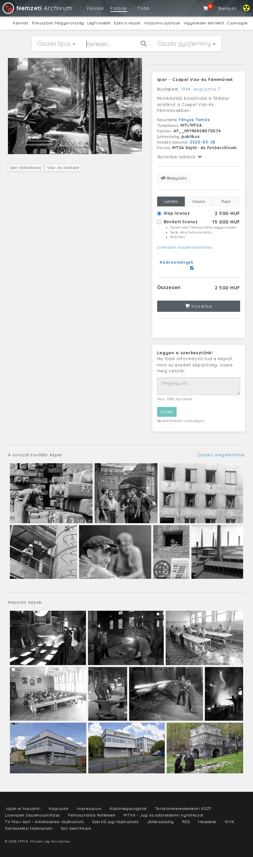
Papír (226, 201)
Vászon (198, 201)
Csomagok (237, 22)
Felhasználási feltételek (92, 815)
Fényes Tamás (194, 119)
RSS (186, 821)
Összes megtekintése (221, 454)
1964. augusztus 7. (201, 89)
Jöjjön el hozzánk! (23, 808)
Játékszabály (160, 821)
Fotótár (118, 8)
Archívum (44, 8)
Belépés (227, 8)
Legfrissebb (99, 22)
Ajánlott (21, 22)
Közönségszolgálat (128, 808)
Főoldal (95, 8)
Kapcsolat (59, 808)
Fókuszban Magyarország (58, 22)
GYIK (230, 821)
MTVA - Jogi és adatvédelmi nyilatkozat (164, 815)
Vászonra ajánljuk (162, 22)
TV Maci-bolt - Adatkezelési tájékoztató (44, 821)
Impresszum (89, 808)
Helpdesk (207, 821)
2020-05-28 (202, 142)
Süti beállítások (76, 828)
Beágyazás (176, 177)
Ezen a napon (127, 22)
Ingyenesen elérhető (204, 22)
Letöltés (171, 201)
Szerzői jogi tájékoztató (115, 821)
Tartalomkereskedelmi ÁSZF (183, 808)
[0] (206, 8)
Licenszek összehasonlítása (184, 247)
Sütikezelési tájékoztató (28, 828)
